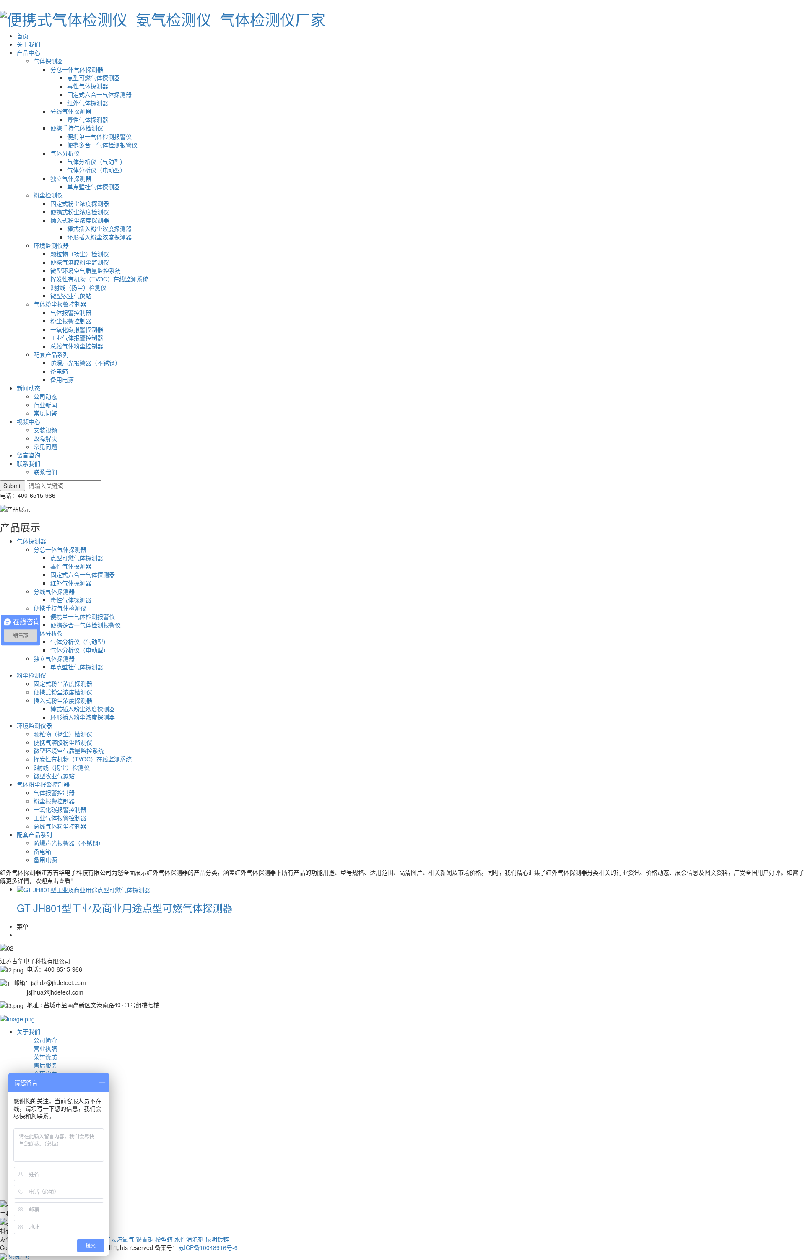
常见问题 (45, 446)
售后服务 (45, 1065)
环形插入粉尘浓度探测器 (99, 237)
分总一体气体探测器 (76, 69)
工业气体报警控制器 (76, 337)
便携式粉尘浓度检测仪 (79, 212)
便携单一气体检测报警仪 (99, 136)
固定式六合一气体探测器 (99, 94)
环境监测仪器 (51, 245)
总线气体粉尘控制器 (76, 346)
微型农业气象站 (70, 295)
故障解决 (45, 438)
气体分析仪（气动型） (96, 161)
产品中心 (28, 52)
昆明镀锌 (217, 1239)
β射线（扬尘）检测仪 (78, 287)
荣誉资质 (45, 1056)
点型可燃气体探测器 (93, 77)
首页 (23, 35)
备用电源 (62, 379)
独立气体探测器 (70, 178)
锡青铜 (144, 1239)
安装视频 (45, 430)
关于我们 (28, 44)
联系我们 (28, 463)
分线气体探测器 (70, 111)
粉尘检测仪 (48, 195)
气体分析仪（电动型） (96, 170)
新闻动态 (28, 388)
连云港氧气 (119, 1239)
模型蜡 (164, 1239)
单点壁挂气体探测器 (93, 186)
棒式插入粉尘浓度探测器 (99, 228)
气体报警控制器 (70, 312)
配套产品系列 (51, 354)
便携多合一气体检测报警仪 (102, 144)
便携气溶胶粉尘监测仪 (79, 262)
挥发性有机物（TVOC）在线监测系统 (99, 279)
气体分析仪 (65, 153)
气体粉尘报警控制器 (60, 304)
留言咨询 (28, 455)
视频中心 (28, 421)
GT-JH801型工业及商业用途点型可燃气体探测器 (125, 907)
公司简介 (45, 1040)
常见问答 (45, 413)
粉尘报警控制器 (70, 321)
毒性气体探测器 (87, 86)
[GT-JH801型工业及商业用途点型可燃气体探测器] (83, 889)
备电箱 (59, 371)
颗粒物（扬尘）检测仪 (79, 253)
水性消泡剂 (189, 1239)
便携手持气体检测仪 (76, 128)
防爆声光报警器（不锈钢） (85, 363)
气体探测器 (48, 61)
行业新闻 (45, 404)
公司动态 (45, 396)
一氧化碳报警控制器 (76, 329)
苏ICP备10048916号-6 (208, 1247)
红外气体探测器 (87, 103)
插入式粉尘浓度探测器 (79, 220)
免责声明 (20, 1256)
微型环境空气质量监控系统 (85, 270)
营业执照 (45, 1048)
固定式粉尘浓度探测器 (79, 203)
